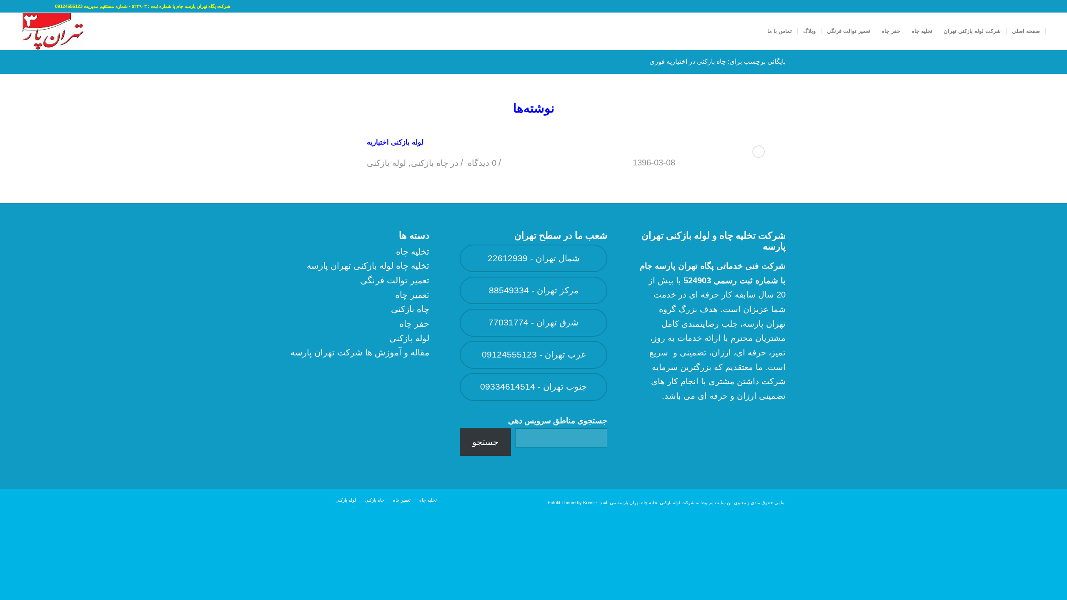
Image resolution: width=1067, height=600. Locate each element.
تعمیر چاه (412, 295)
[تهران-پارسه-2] (52, 31)
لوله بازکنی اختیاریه (395, 142)
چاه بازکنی (429, 163)
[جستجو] (754, 31)
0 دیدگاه (480, 163)
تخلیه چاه (412, 251)
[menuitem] (1026, 31)
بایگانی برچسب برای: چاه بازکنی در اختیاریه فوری (717, 61)
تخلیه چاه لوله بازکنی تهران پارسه (368, 265)
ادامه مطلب (758, 151)
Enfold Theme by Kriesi (571, 502)
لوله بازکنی (386, 163)
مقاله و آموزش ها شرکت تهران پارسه (360, 352)
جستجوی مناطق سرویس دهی (557, 420)
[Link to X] (36, 6)
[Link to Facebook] (49, 6)
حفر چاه (414, 323)
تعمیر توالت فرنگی (394, 280)
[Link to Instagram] (24, 6)
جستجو (485, 442)
